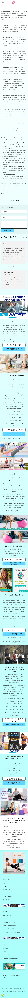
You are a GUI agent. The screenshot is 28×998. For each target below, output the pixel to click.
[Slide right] (17, 266)
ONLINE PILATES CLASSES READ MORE (14, 563)
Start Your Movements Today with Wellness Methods (14, 634)
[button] (2, 2)
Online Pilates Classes (8, 919)
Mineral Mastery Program (9, 922)
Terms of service (22, 986)
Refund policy (7, 986)
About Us (5, 948)
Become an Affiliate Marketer (10, 958)
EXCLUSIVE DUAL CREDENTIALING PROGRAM (14, 779)
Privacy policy (14, 986)
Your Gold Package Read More (14, 724)
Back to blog (15, 200)
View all (25, 237)
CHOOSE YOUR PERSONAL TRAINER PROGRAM (14, 345)
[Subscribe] (23, 826)
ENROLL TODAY (14, 434)
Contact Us (6, 951)
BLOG (4, 886)
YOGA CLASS (6, 889)
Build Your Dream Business (9, 955)
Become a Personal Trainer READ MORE (14, 349)
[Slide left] (10, 266)
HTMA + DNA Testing (8, 915)
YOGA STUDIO (6, 893)
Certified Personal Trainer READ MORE (14, 783)
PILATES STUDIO (7, 896)
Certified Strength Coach (9, 925)
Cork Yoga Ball (8, 272)
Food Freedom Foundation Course (11, 932)
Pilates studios (8, 244)
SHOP (4, 883)
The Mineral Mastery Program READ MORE (14, 430)
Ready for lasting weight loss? (14, 630)
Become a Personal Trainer (9, 928)
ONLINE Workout (7, 899)
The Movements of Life (11, 985)
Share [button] (4, 193)
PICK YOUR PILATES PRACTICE (14, 559)
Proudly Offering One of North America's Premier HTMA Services (14, 720)
